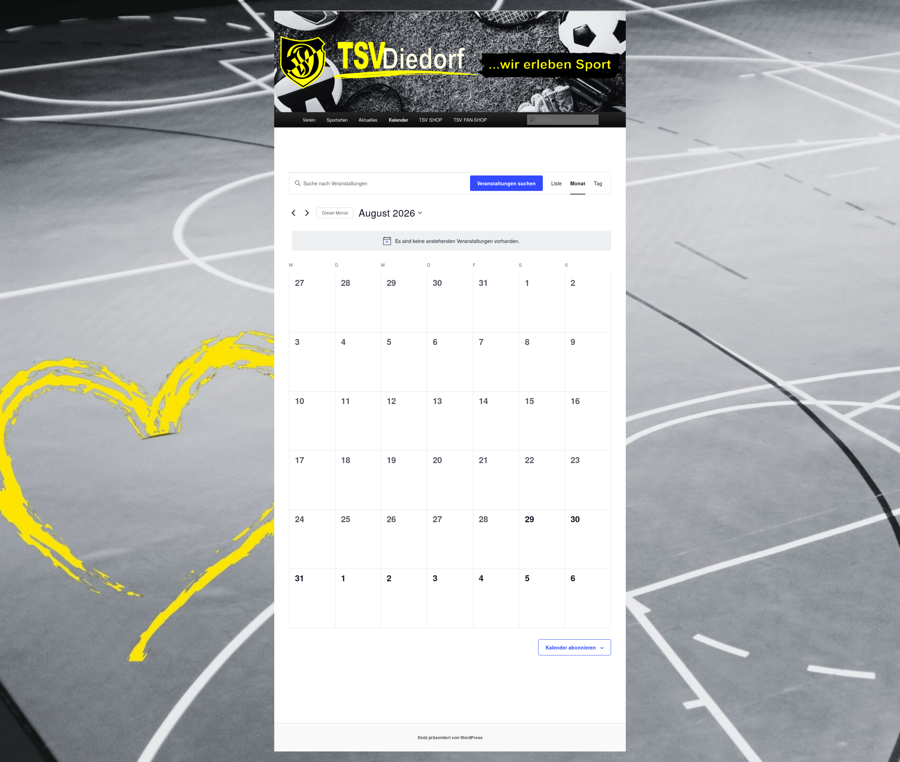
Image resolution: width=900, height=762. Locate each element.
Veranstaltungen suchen (506, 183)
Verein (309, 119)
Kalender (398, 119)
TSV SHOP (430, 119)
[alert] (451, 241)
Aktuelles (368, 119)
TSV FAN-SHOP (470, 119)
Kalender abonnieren (571, 647)
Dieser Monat (335, 213)
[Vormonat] (293, 213)
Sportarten (337, 119)
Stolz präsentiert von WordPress (450, 737)
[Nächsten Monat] (307, 213)
